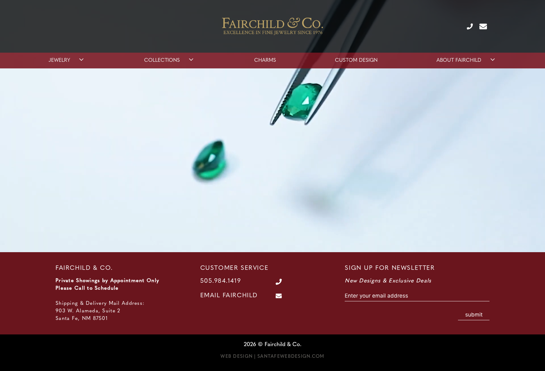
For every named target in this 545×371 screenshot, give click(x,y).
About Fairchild (459, 60)
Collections (162, 60)
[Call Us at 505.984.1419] (467, 26)
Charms (265, 60)
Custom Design (356, 60)
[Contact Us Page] (480, 26)
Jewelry (59, 60)
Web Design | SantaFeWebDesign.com (272, 356)
